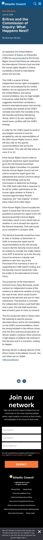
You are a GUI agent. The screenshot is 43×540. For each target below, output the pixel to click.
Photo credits (30, 513)
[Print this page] (19, 381)
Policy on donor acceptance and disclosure (21, 505)
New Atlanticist (8, 11)
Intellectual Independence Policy (21, 497)
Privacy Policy (15, 489)
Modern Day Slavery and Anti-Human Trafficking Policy (21, 509)
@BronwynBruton (10, 360)
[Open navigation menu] (39, 4)
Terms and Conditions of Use (18, 455)
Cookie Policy (27, 489)
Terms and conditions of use (21, 493)
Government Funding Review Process (21, 501)
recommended (19, 58)
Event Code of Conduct (15, 513)
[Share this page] (24, 381)
